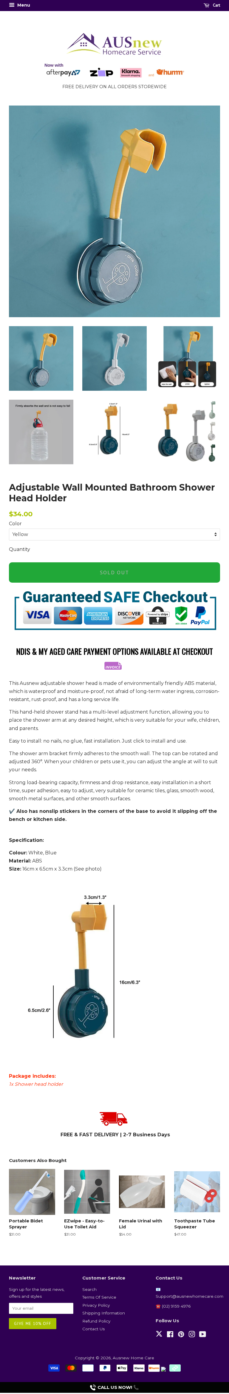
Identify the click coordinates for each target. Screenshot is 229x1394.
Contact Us (93, 1328)
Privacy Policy (96, 1305)
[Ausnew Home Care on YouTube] (202, 1335)
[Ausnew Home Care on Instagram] (191, 1335)
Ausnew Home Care (133, 1357)
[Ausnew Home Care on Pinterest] (181, 1335)
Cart (216, 5)
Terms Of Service (99, 1297)
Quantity (19, 549)
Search (89, 1289)
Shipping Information (103, 1313)
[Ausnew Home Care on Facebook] (170, 1335)
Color (15, 523)
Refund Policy (96, 1321)
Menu (23, 5)
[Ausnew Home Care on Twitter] (159, 1337)
